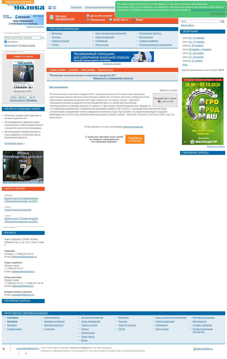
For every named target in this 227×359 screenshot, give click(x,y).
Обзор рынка (102, 45)
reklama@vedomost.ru (23, 286)
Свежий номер (14, 329)
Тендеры (56, 37)
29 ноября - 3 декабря (200, 49)
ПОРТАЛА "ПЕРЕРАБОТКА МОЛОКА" (30, 313)
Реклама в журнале (53, 325)
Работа (85, 329)
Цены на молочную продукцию (110, 33)
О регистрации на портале (17, 210)
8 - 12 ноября (195, 61)
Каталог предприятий (65, 18)
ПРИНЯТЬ (217, 14)
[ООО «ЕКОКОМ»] (23, 19)
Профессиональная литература (155, 45)
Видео (139, 19)
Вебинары (57, 33)
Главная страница (57, 69)
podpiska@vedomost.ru (23, 271)
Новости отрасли (60, 41)
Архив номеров (17, 100)
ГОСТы (55, 45)
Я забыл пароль (27, 45)
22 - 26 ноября (196, 53)
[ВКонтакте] (50, 7)
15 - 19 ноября (196, 57)
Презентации (97, 19)
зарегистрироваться (133, 127)
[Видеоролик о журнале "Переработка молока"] (23, 167)
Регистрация (10, 45)
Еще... (186, 64)
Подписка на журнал (23, 57)
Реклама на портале (54, 321)
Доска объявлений (101, 15)
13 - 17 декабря (196, 42)
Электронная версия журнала (100, 7)
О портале (49, 329)
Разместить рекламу (35, 27)
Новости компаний (104, 37)
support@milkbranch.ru (23, 295)
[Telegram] (54, 7)
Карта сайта (187, 25)
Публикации (101, 41)
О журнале (76, 7)
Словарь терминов (148, 41)
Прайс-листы (120, 19)
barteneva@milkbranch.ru (24, 257)
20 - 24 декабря (196, 38)
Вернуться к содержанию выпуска (113, 78)
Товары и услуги (89, 325)
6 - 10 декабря (196, 45)
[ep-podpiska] (112, 56)
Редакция (12, 325)
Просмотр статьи (105, 69)
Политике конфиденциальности (208, 10)
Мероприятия (146, 37)
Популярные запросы (150, 33)
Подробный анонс (13, 143)
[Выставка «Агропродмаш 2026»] (202, 111)
